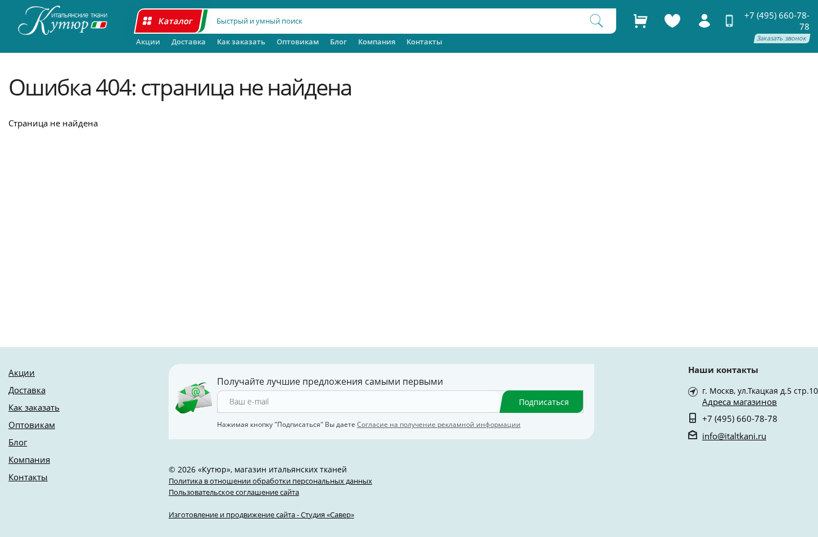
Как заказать (241, 42)
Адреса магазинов (739, 402)
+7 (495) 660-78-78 (777, 21)
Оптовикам (298, 42)
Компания (376, 42)
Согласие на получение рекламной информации (439, 424)
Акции (148, 42)
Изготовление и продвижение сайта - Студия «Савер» (261, 514)
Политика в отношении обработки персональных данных (270, 481)
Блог (338, 42)
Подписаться (544, 402)
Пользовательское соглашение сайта (234, 492)
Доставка (188, 42)
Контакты (424, 42)
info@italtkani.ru (734, 436)
